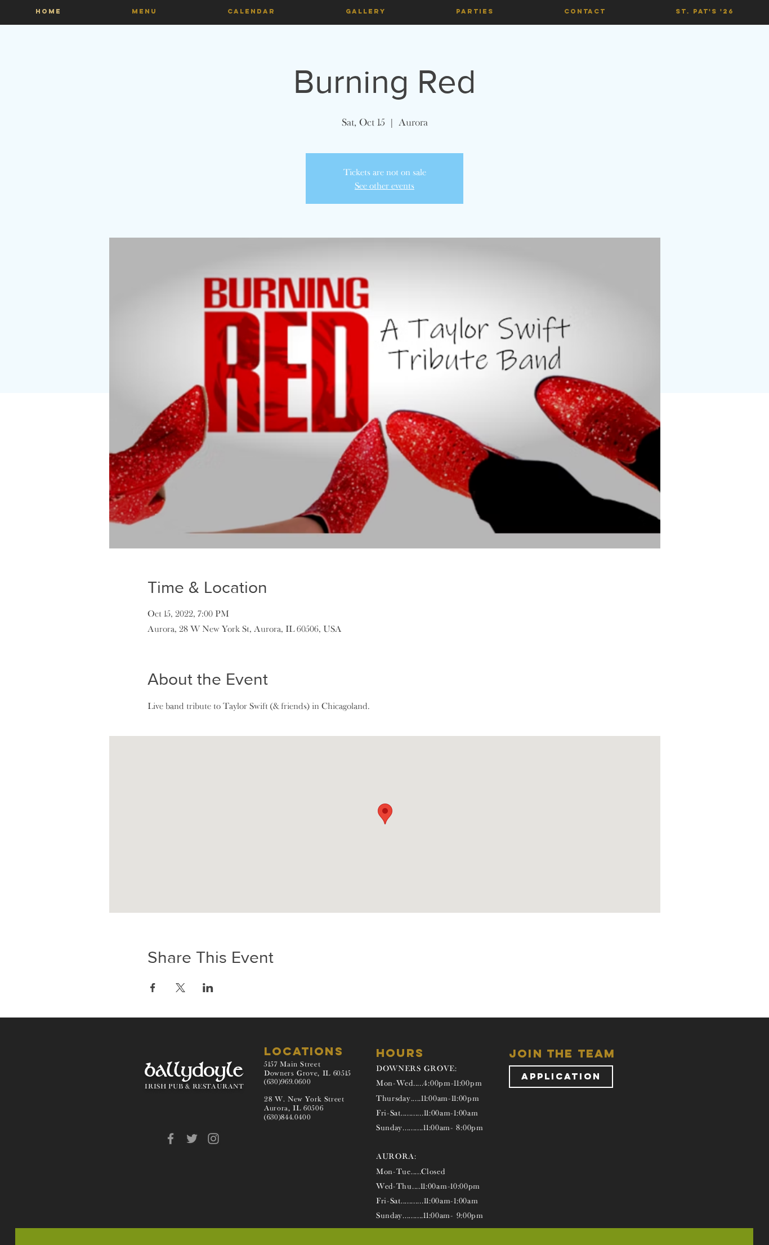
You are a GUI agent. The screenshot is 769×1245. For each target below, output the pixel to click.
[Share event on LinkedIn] (208, 987)
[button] (144, 11)
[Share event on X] (180, 987)
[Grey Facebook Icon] (170, 1138)
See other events (384, 185)
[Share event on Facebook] (152, 987)
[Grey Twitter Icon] (192, 1138)
